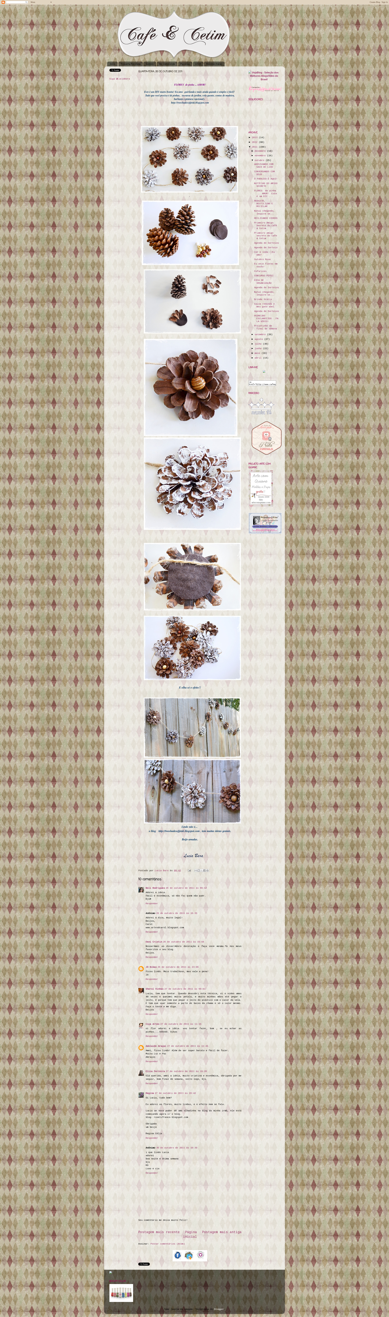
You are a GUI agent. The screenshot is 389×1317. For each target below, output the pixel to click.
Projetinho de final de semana (265, 327)
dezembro (261, 151)
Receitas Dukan (214, 64)
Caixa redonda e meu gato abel (264, 305)
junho (259, 348)
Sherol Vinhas (155, 989)
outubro (260, 160)
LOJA (198, 64)
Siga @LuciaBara (119, 79)
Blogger (219, 1309)
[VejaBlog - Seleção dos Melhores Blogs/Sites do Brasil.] (264, 75)
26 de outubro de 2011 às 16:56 (183, 942)
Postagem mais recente (159, 1232)
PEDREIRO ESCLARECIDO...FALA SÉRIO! (266, 318)
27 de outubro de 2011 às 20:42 (175, 1093)
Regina (150, 1093)
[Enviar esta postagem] (189, 870)
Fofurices (260, 271)
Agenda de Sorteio (265, 247)
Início (112, 64)
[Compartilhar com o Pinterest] (207, 870)
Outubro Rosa (262, 259)
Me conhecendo (167, 64)
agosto (259, 339)
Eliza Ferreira (155, 1071)
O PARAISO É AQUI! (265, 179)
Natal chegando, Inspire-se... (264, 212)
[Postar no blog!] (198, 870)
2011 (255, 147)
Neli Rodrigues (155, 888)
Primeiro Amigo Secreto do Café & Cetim (265, 225)
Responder (152, 903)
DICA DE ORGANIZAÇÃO (263, 281)
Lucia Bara (162, 870)
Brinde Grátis (263, 299)
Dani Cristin (154, 942)
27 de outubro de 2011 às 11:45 (187, 1046)
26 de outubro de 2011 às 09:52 (186, 888)
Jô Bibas (151, 967)
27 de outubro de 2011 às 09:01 (184, 989)
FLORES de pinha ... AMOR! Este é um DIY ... (265, 193)
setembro (261, 334)
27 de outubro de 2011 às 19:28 (186, 1071)
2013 (255, 137)
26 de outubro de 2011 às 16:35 (176, 913)
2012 (255, 142)
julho (259, 344)
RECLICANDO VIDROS (265, 218)
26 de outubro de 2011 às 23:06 (178, 967)
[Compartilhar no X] (201, 870)
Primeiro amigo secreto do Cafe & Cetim (265, 236)
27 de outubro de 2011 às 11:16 (180, 1024)
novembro (261, 155)
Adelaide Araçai (156, 1046)
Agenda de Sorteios (266, 243)
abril (259, 358)
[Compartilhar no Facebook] (204, 870)
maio (258, 353)
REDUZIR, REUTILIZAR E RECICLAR (263, 204)
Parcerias (185, 64)
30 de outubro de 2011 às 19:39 (176, 1147)
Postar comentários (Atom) (168, 1244)
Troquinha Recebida (130, 64)
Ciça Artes (152, 1024)
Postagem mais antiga (222, 1232)
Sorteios (150, 64)
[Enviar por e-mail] (195, 870)
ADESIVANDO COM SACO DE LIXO (263, 165)
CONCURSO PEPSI (263, 275)
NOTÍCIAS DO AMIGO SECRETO (265, 185)
